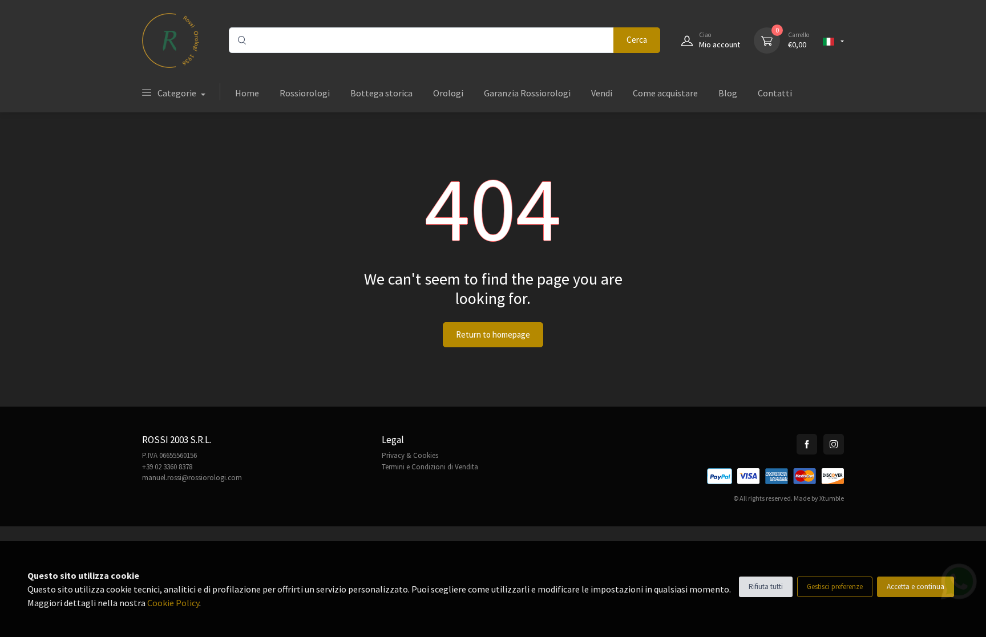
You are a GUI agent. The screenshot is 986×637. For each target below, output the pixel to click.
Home (247, 93)
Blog (727, 93)
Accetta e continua (915, 586)
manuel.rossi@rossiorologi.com (192, 477)
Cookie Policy (173, 602)
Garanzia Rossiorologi (527, 93)
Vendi (601, 93)
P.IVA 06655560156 (169, 455)
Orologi (448, 93)
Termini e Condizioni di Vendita (430, 467)
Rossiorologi (305, 93)
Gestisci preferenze (835, 586)
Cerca (637, 39)
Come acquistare (665, 93)
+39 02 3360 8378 (167, 467)
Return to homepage (493, 334)
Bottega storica (381, 93)
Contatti (775, 93)
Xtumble (831, 498)
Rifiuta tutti (766, 586)
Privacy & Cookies (410, 455)
